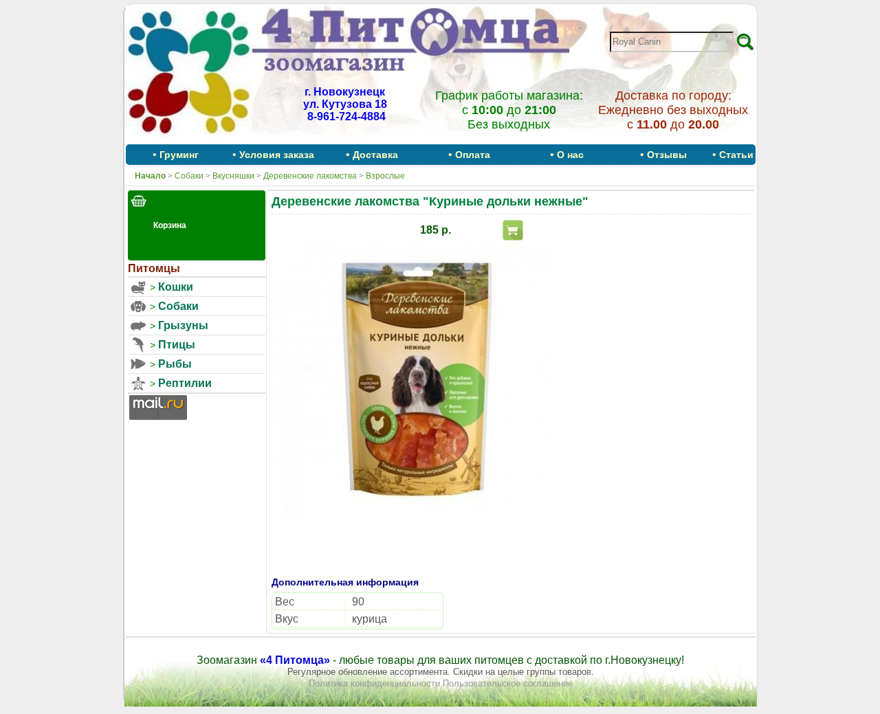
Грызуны (183, 325)
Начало (150, 176)
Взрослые (385, 176)
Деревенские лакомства (310, 176)
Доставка (375, 154)
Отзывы (667, 154)
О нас (570, 154)
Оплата (472, 154)
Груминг (179, 154)
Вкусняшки (233, 176)
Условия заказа (276, 154)
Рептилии (185, 383)
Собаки (189, 176)
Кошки (175, 287)
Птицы (176, 344)
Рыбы (175, 364)
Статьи (736, 154)
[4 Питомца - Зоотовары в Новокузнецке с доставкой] (189, 139)
